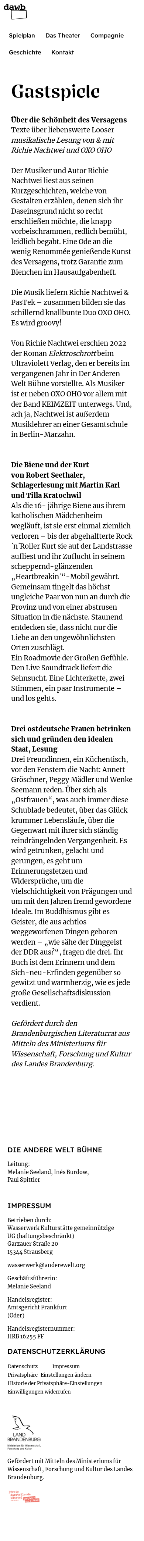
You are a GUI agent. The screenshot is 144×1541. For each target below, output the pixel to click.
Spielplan (22, 35)
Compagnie (107, 35)
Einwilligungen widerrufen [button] (39, 1392)
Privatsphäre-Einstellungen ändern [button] (50, 1375)
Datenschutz (23, 1366)
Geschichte (25, 52)
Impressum (66, 1366)
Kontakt (62, 52)
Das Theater (62, 35)
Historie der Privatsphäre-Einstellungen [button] (55, 1383)
